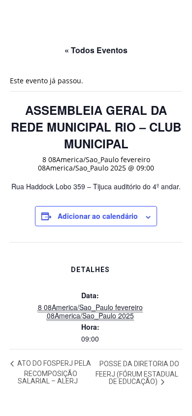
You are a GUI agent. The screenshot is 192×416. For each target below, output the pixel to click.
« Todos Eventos (96, 50)
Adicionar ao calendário (98, 216)
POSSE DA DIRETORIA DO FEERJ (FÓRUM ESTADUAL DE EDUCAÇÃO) (137, 373)
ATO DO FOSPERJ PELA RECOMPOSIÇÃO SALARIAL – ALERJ (53, 372)
